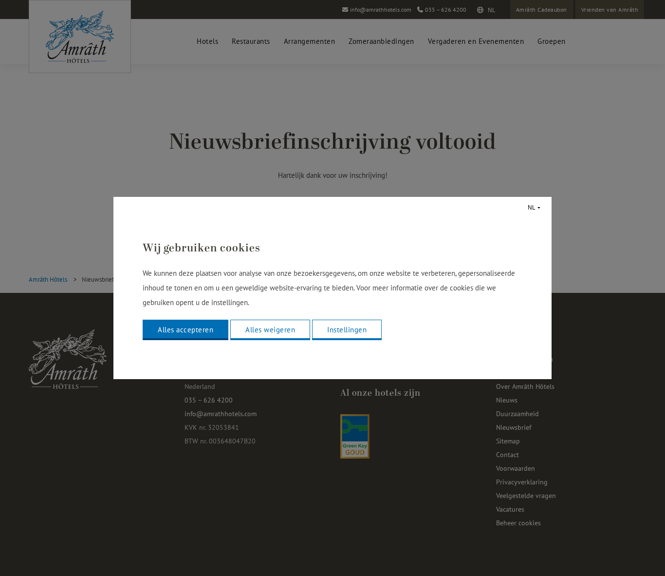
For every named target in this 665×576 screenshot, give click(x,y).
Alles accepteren (185, 329)
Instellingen (347, 329)
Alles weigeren (270, 329)
